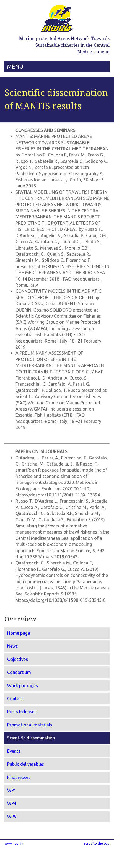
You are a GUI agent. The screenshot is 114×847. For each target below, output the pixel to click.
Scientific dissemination (31, 737)
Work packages (22, 685)
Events (13, 751)
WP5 (11, 816)
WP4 (11, 803)
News (12, 646)
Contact (15, 698)
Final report (18, 777)
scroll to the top (97, 843)
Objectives (17, 659)
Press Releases (22, 711)
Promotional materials (29, 724)
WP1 (11, 790)
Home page (18, 633)
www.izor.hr (14, 843)
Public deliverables (25, 764)
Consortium (19, 672)
